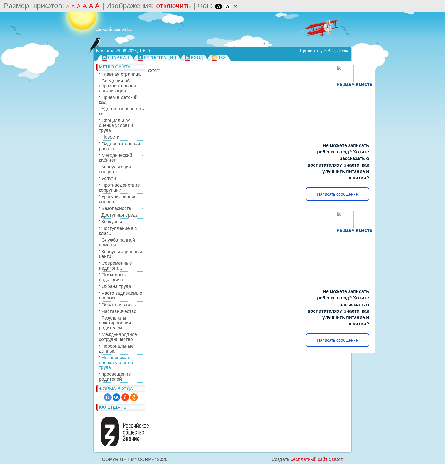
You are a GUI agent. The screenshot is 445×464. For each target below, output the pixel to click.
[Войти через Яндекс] (125, 397)
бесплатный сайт (308, 459)
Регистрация (160, 57)
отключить (173, 6)
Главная (118, 57)
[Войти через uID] (108, 397)
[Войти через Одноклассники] (134, 397)
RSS (221, 57)
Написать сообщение (337, 194)
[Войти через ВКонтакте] (116, 397)
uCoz (337, 459)
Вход (197, 57)
